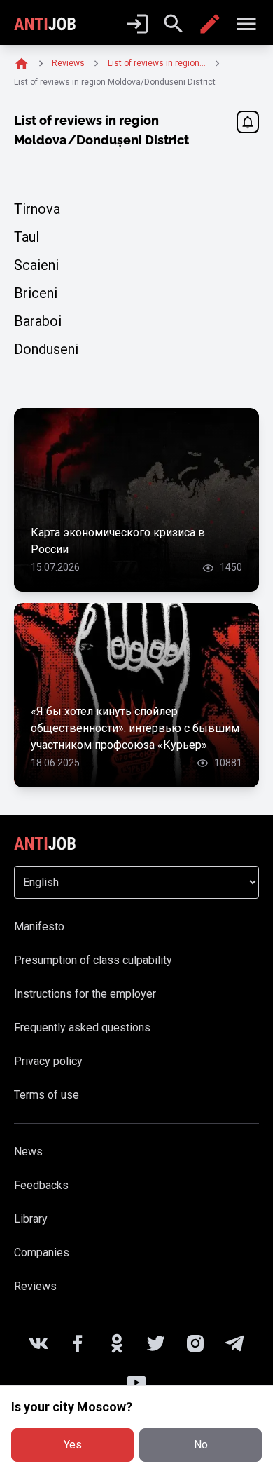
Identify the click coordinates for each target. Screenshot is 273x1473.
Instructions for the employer (85, 993)
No (201, 1444)
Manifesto (39, 926)
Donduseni (46, 349)
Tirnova (37, 209)
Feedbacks (41, 1185)
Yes (73, 1444)
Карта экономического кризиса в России (118, 541)
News (28, 1151)
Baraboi (38, 321)
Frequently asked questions (82, 1027)
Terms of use (46, 1094)
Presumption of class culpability (93, 960)
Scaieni (36, 265)
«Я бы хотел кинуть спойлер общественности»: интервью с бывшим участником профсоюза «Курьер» (135, 728)
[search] (173, 23)
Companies (41, 1252)
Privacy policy (48, 1061)
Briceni (35, 293)
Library (31, 1219)
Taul (26, 237)
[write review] (210, 23)
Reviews (35, 1286)
